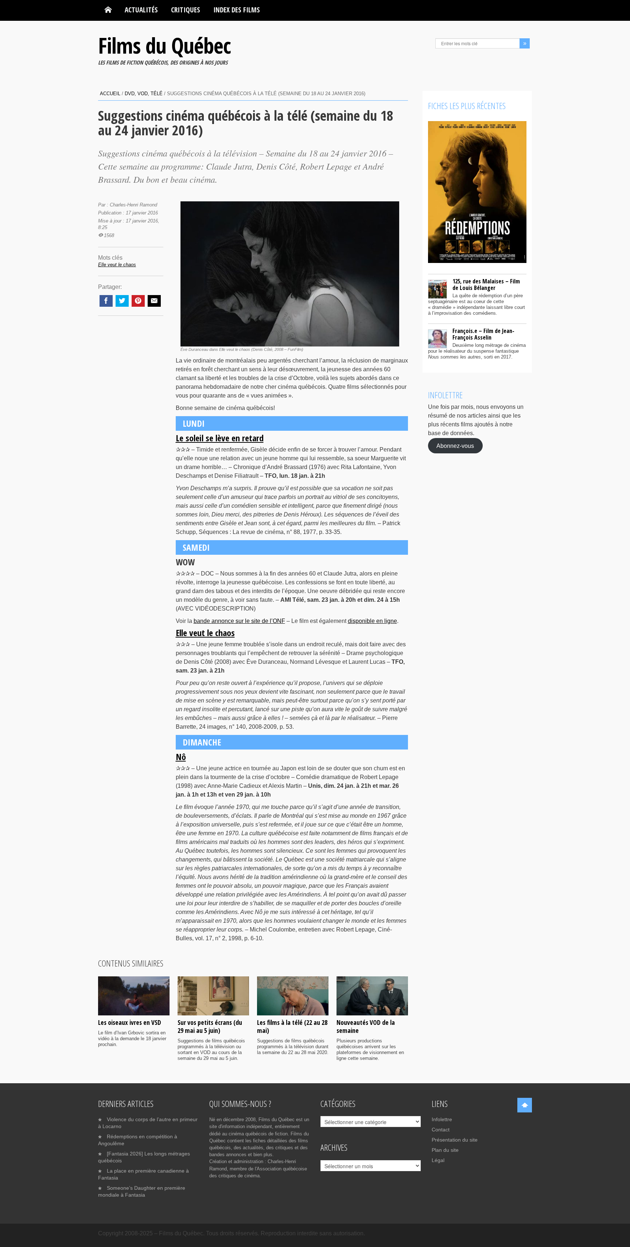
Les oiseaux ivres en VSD (129, 1022)
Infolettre (442, 1119)
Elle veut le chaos (205, 633)
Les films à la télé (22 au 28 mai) (292, 1026)
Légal (438, 1160)
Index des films (236, 10)
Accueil (110, 93)
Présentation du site (455, 1140)
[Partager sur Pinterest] (138, 301)
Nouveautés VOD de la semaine (366, 1026)
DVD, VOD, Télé (144, 93)
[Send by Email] (154, 301)
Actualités (141, 10)
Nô (181, 757)
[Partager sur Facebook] (106, 301)
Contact (441, 1129)
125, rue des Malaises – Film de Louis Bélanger (486, 284)
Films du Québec (164, 45)
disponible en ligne (372, 621)
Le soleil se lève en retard (220, 438)
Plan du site (445, 1150)
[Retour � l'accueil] (108, 10)
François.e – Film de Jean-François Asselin (483, 334)
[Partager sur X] (122, 301)
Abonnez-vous (455, 445)
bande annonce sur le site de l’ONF (239, 621)
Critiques (185, 10)
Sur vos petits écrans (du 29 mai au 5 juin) (210, 1026)
